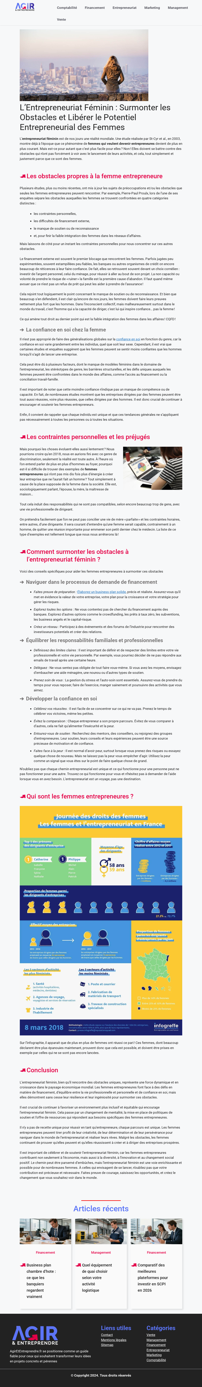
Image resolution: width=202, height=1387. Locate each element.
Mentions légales (113, 1340)
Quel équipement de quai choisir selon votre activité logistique (97, 1278)
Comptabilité (67, 8)
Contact (107, 1335)
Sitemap (107, 1345)
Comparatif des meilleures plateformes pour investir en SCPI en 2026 (153, 1278)
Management (178, 8)
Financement (95, 8)
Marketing (152, 8)
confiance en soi (128, 339)
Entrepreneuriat (125, 8)
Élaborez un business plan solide (101, 592)
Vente (61, 19)
